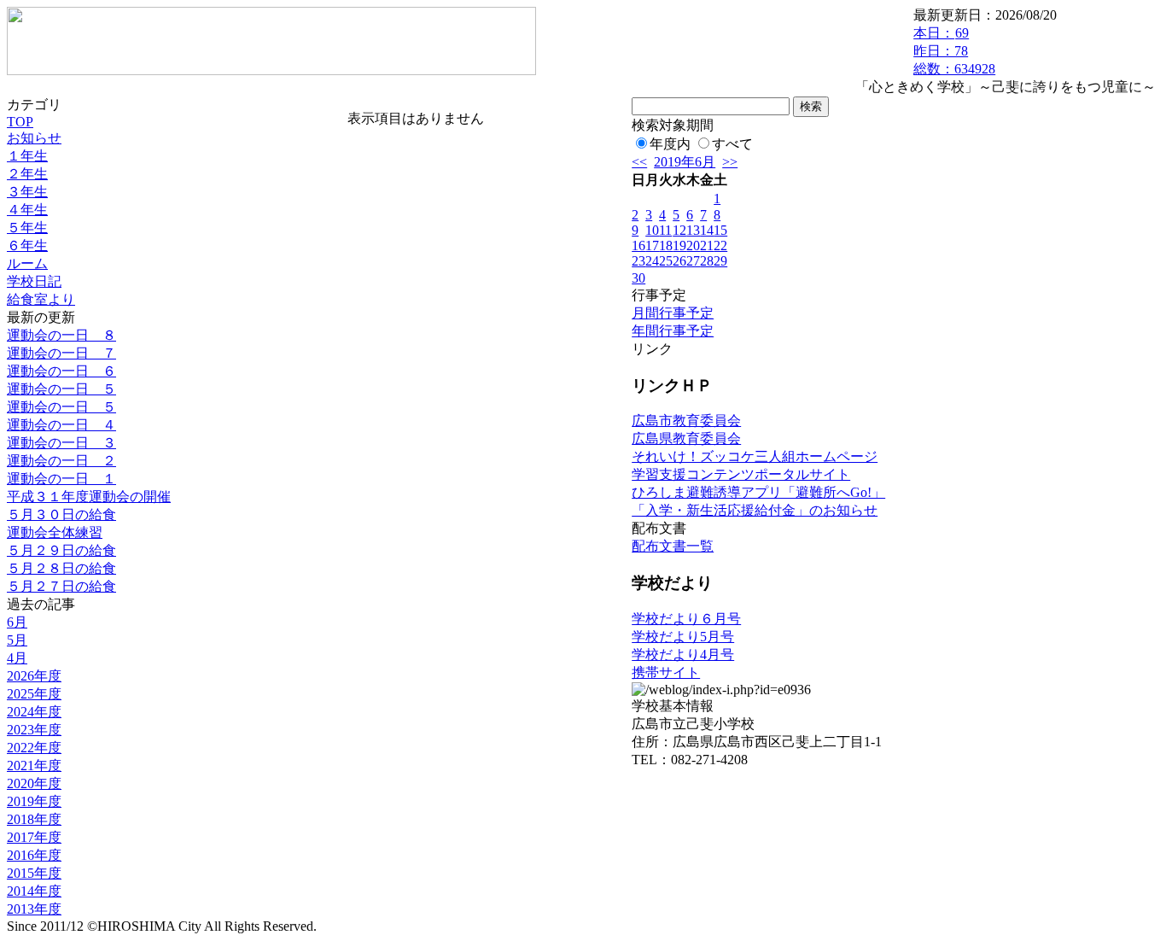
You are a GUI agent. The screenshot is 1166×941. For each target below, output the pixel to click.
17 (652, 245)
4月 (17, 658)
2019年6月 (684, 162)
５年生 (27, 227)
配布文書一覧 (673, 546)
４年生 (27, 209)
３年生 (27, 191)
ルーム (27, 263)
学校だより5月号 (683, 636)
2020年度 (34, 783)
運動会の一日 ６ (61, 371)
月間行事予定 (673, 313)
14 (707, 230)
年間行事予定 (673, 331)
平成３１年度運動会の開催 (89, 496)
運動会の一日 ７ (61, 353)
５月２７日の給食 (61, 586)
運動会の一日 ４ (61, 425)
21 (707, 245)
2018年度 (34, 819)
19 (679, 245)
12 (679, 230)
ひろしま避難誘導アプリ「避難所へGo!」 (758, 492)
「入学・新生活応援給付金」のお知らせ (754, 510)
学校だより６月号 (686, 618)
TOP (20, 121)
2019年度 (34, 801)
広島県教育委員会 (686, 438)
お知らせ (34, 138)
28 (707, 261)
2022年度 (34, 747)
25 (666, 261)
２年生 (27, 174)
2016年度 (34, 855)
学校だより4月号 (683, 654)
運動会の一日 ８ (61, 335)
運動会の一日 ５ (61, 389)
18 (666, 245)
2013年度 (34, 909)
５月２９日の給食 (61, 550)
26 (679, 261)
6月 (17, 622)
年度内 (670, 144)
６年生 (27, 245)
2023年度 (34, 729)
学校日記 (34, 281)
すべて (732, 144)
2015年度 (34, 873)
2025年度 (34, 694)
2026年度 (34, 676)
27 (693, 261)
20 (693, 245)
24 (652, 261)
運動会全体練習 (54, 532)
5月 (17, 640)
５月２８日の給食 (61, 568)
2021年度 (34, 765)
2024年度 (34, 711)
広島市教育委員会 (686, 420)
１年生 (27, 156)
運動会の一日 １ (61, 478)
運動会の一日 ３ (61, 442)
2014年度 (34, 891)
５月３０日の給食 (61, 514)
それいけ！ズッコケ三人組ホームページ (754, 456)
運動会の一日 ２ (61, 460)
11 (665, 230)
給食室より (41, 299)
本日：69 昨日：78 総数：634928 (954, 51)
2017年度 (34, 837)
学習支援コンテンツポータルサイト (741, 474)
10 (652, 230)
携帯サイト (666, 672)
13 (693, 230)
